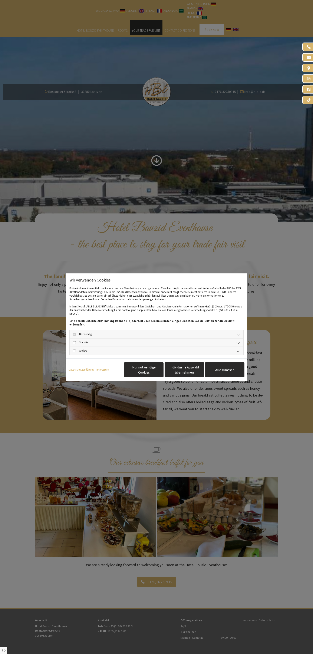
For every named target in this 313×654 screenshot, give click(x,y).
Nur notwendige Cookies (144, 369)
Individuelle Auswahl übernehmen (184, 369)
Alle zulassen (224, 370)
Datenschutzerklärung (81, 369)
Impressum (102, 369)
